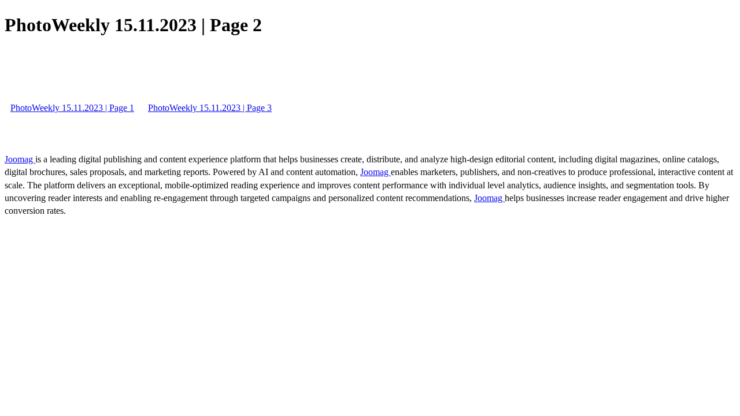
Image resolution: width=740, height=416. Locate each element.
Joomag (20, 159)
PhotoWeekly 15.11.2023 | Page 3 (210, 108)
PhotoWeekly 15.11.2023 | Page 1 (72, 108)
